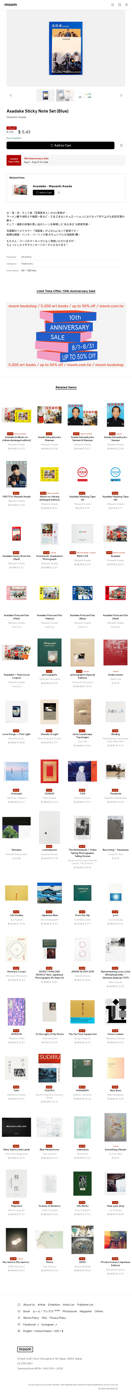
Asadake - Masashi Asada (52, 186)
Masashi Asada (16, 117)
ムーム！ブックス (46, 1311)
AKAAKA (26, 256)
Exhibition (54, 1304)
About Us (29, 1304)
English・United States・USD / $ (43, 1331)
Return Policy (31, 1317)
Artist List (68, 1304)
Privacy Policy (58, 1317)
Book (26, 1311)
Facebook (29, 1324)
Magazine (86, 1311)
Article (41, 1304)
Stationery (27, 263)
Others (99, 1311)
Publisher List (85, 1304)
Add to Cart (62, 145)
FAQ (44, 1317)
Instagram (48, 1324)
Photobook (70, 1311)
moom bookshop (11, 5)
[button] (11, 95)
